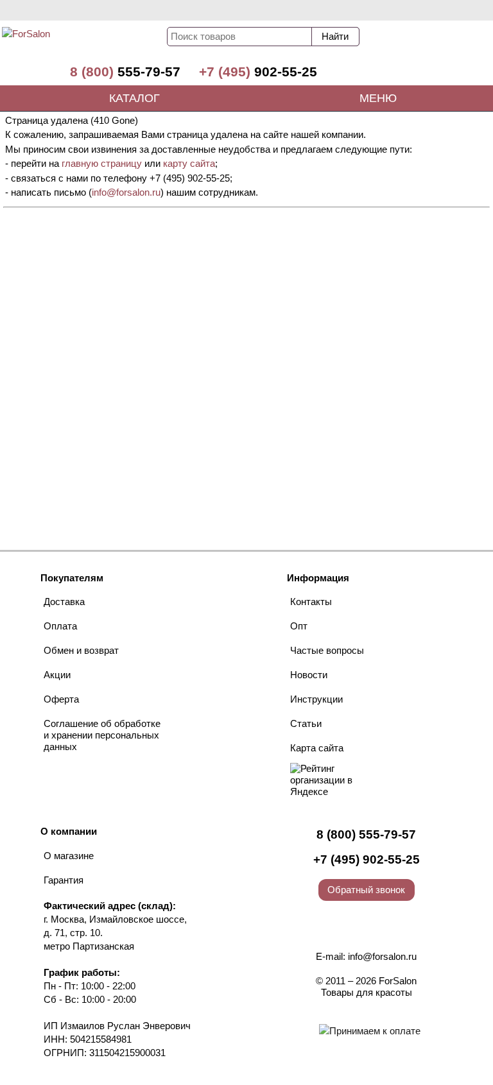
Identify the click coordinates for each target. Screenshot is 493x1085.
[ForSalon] (78, 42)
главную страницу (102, 163)
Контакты (311, 601)
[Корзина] (445, 40)
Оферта (61, 699)
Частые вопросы (327, 650)
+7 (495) (258, 71)
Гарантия (63, 880)
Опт (298, 625)
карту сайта (189, 163)
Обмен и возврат (81, 650)
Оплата (60, 625)
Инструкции (316, 699)
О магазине (69, 855)
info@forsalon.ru (126, 192)
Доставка (64, 601)
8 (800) (125, 71)
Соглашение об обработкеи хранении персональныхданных (102, 735)
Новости (308, 674)
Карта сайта (316, 747)
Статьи (306, 723)
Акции (57, 674)
